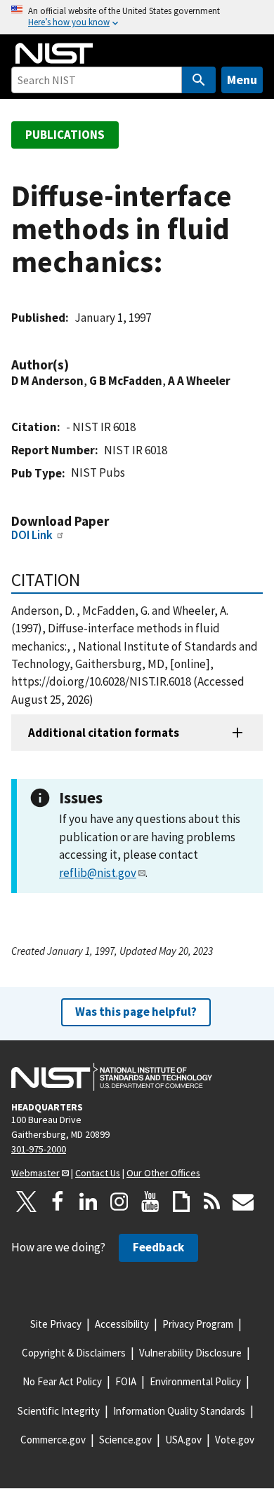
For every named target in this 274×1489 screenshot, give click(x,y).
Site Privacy (55, 1324)
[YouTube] (150, 1201)
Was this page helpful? (136, 1011)
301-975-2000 (38, 1149)
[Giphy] (181, 1201)
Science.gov (125, 1439)
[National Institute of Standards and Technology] (111, 1077)
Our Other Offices (163, 1173)
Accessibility (122, 1324)
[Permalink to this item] (76, 365)
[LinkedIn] (88, 1201)
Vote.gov (234, 1439)
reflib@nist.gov (97, 873)
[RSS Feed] (212, 1201)
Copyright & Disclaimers (74, 1352)
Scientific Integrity (59, 1410)
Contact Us (97, 1173)
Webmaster (35, 1173)
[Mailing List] (243, 1201)
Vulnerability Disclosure (190, 1352)
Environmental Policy (195, 1381)
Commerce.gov (53, 1439)
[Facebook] (57, 1201)
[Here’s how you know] (137, 17)
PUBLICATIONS (65, 134)
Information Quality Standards (179, 1410)
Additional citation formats (103, 732)
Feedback (158, 1247)
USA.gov (183, 1439)
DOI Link (32, 535)
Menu (242, 80)
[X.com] (26, 1201)
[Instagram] (119, 1201)
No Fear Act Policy (62, 1381)
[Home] (54, 53)
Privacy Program (197, 1324)
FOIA (125, 1381)
